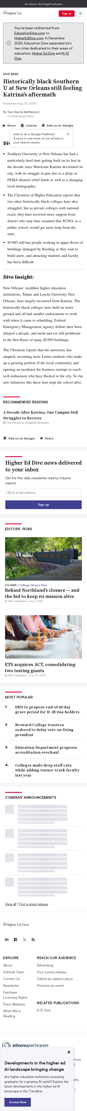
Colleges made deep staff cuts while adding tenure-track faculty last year (47, 770)
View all (10, 904)
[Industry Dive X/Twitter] (24, 939)
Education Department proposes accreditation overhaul (46, 750)
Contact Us (11, 979)
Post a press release (33, 904)
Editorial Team (13, 972)
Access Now (17, 1102)
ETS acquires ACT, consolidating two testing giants (40, 667)
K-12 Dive (44, 1010)
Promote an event (50, 985)
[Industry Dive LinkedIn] (6, 939)
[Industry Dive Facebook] (15, 939)
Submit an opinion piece (55, 979)
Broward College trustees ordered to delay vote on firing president (44, 729)
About (7, 965)
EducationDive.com (29, 33)
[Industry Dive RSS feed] (33, 939)
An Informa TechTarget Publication (44, 4)
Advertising (45, 965)
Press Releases (14, 1004)
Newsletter (11, 985)
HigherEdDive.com (28, 38)
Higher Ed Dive (43, 53)
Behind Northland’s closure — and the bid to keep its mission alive (42, 593)
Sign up (66, 13)
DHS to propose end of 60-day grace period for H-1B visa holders (47, 710)
